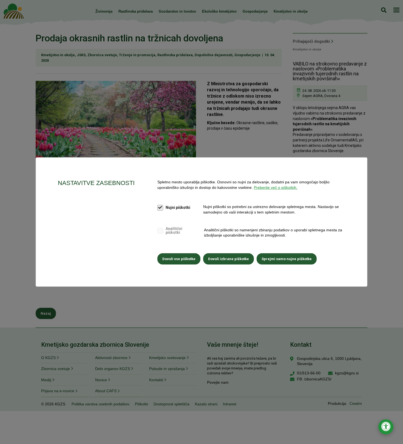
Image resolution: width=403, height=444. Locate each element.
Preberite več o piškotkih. (275, 187)
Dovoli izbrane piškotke (228, 259)
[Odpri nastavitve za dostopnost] (385, 426)
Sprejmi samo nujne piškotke (287, 259)
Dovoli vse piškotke (178, 259)
